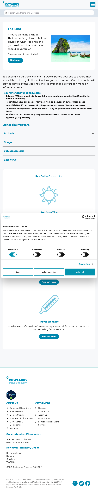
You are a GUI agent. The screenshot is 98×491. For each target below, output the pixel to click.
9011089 (37, 467)
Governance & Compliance (16, 423)
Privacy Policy (16, 411)
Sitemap (14, 428)
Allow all (80, 272)
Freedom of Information (21, 418)
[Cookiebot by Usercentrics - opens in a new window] (84, 217)
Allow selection (49, 272)
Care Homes (44, 418)
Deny (18, 272)
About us (42, 415)
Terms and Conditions (20, 408)
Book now (15, 60)
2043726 (25, 442)
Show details (84, 264)
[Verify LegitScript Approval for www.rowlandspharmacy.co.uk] (25, 395)
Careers (42, 408)
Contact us (43, 411)
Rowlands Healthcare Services (48, 423)
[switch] (37, 254)
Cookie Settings (18, 415)
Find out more (49, 282)
